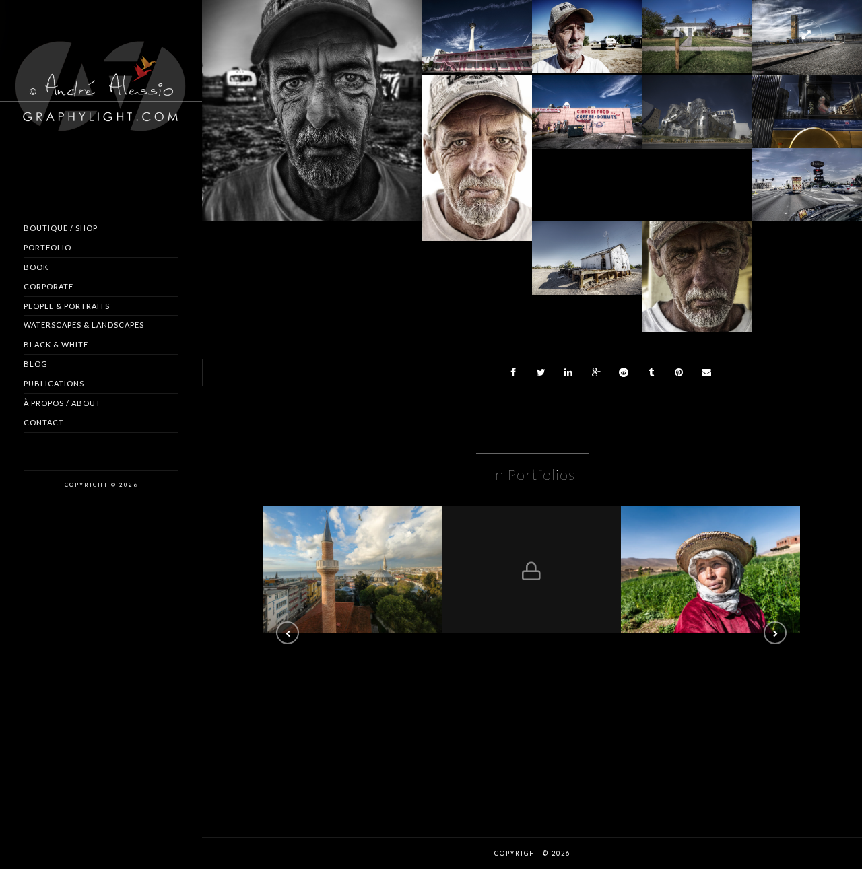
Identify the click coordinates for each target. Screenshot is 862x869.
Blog (36, 363)
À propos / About (62, 402)
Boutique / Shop (61, 227)
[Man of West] (587, 25)
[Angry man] (697, 267)
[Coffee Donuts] (587, 100)
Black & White (56, 344)
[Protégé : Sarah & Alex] (531, 569)
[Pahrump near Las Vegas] (312, 109)
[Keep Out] (587, 246)
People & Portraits (67, 306)
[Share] (513, 372)
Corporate (48, 286)
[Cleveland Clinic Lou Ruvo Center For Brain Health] (697, 100)
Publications (54, 383)
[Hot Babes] (807, 173)
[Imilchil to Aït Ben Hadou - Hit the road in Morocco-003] (710, 569)
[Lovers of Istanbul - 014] (352, 569)
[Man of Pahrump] (477, 153)
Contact (44, 422)
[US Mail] (697, 25)
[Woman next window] (807, 100)
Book (36, 267)
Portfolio (47, 247)
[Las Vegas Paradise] (477, 25)
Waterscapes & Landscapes (84, 324)
